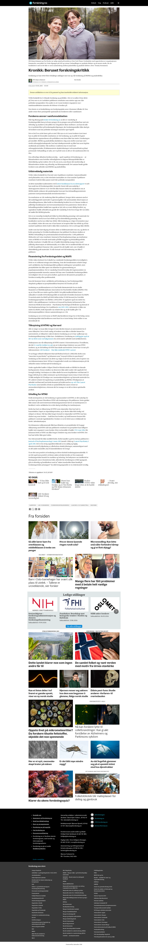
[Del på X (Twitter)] (33, 509)
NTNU (64, 881)
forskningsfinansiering (60, 505)
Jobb (112, 3)
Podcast (106, 3)
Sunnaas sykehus (98, 900)
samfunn (32, 505)
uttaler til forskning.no (52, 120)
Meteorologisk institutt (38, 926)
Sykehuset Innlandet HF (100, 903)
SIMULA (96, 882)
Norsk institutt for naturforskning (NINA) (74, 931)
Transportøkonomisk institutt (102, 907)
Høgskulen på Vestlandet (38, 910)
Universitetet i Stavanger (100, 922)
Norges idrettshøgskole (69, 918)
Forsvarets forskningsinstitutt (40, 891)
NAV (33, 929)
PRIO (95, 872)
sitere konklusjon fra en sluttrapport (70, 184)
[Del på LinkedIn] (36, 509)
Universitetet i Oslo (99, 920)
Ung (99, 3)
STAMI (96, 893)
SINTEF (96, 884)
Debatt (93, 3)
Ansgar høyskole (36, 870)
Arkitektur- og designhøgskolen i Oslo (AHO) (44, 872)
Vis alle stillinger (74, 626)
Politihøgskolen (98, 870)
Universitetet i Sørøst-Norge (101, 924)
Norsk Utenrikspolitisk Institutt (71, 928)
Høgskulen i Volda (37, 907)
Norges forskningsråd (69, 914)
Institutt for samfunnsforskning (41, 915)
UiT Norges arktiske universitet (102, 910)
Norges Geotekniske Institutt (71, 909)
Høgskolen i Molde (37, 903)
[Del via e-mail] (39, 509)
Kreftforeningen (36, 920)
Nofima (65, 902)
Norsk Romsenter (68, 926)
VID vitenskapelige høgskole (102, 934)
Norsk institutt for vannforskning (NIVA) (74, 933)
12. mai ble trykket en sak (43, 345)
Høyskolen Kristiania (37, 912)
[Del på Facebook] (30, 509)
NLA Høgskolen (67, 870)
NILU (33, 938)
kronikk (94, 505)
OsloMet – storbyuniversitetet (71, 935)
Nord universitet (67, 904)
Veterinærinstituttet (99, 932)
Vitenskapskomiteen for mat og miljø (104, 936)
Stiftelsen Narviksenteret (101, 898)
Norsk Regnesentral (68, 923)
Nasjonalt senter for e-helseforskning (73, 892)
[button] (31, 611)
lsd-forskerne (43, 505)
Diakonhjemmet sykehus (39, 877)
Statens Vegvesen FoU (100, 895)
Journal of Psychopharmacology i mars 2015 (45, 441)
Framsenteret (35, 893)
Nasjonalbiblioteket (68, 883)
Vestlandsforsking (99, 929)
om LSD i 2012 (63, 307)
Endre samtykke (38, 859)
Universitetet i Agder (99, 912)
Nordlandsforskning (68, 906)
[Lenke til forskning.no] (58, 2)
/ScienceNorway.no (100, 826)
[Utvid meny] (118, 3)
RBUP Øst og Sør (98, 875)
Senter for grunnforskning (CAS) (103, 886)
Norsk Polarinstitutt (68, 921)
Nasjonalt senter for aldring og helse (73, 890)
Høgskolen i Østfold (37, 905)
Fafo (33, 884)
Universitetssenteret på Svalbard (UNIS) (105, 927)
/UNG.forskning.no (101, 822)
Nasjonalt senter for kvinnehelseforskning (74, 895)
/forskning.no (99, 818)
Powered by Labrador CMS (74, 944)
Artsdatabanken (36, 875)
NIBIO (33, 931)
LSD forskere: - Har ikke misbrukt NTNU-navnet (58, 350)
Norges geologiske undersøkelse (72, 916)
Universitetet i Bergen (100, 915)
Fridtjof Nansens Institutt (39, 895)
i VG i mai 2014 (79, 430)
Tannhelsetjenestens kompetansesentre (105, 905)
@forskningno (99, 815)
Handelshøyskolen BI (38, 898)
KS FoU (34, 917)
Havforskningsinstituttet (39, 900)
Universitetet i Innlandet (100, 917)
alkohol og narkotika (79, 505)
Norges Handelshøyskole (70, 911)
